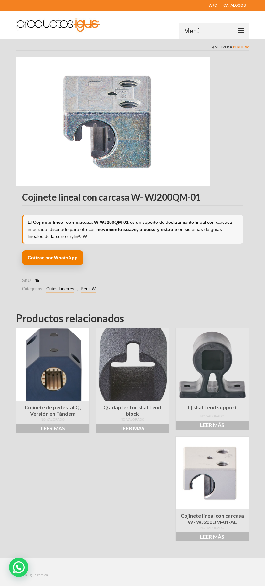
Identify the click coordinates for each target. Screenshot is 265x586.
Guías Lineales (60, 288)
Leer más (53, 428)
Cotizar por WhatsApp (53, 257)
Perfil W (241, 47)
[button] (18, 567)
